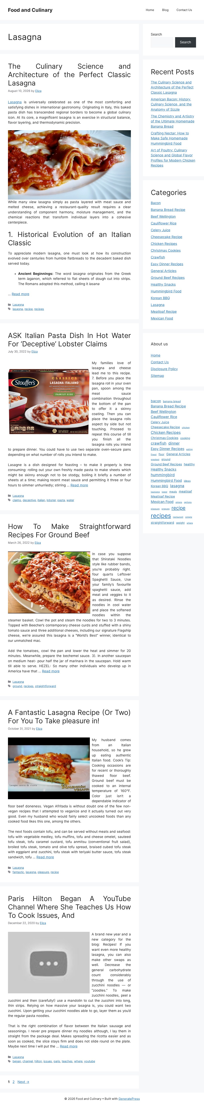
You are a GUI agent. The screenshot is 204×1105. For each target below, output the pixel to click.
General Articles (164, 271)
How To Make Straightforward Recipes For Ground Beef (69, 530)
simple (188, 517)
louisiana (155, 492)
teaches (67, 1061)
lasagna (18, 309)
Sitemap (157, 376)
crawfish (158, 443)
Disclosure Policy (164, 369)
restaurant (178, 517)
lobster (51, 500)
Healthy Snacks (163, 284)
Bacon (156, 203)
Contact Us (184, 10)
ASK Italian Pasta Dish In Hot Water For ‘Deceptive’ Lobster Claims (69, 339)
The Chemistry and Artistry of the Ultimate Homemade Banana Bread (172, 121)
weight (180, 522)
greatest (155, 459)
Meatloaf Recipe (164, 312)
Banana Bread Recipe (168, 210)
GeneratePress (129, 1099)
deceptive (29, 500)
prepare (166, 509)
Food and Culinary (30, 10)
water (70, 500)
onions (179, 502)
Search (156, 34)
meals (173, 491)
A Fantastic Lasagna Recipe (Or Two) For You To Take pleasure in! (69, 716)
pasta (61, 500)
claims (17, 500)
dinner (174, 443)
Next (23, 1082)
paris (57, 1061)
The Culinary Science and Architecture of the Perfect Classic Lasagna (69, 74)
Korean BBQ (160, 298)
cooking (185, 438)
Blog (165, 10)
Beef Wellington (163, 217)
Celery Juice (160, 230)
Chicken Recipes (164, 244)
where (78, 1061)
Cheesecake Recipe (166, 237)
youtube (89, 1061)
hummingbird (163, 475)
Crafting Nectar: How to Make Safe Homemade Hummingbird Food (170, 138)
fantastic (18, 872)
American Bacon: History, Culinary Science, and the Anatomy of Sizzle (171, 104)
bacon (156, 401)
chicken (186, 427)
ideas (187, 480)
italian (41, 500)
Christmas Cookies (166, 250)
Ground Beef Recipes (168, 278)
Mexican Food (162, 318)
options (188, 502)
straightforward (45, 686)
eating (189, 449)
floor (161, 454)
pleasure (43, 872)
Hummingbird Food (166, 291)
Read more (20, 294)
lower (164, 492)
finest (154, 454)
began (17, 1061)
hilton (38, 1061)
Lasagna (15, 102)
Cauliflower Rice (164, 223)
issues (47, 1061)
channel (28, 1061)
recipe (29, 309)
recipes (39, 309)
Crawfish (158, 257)
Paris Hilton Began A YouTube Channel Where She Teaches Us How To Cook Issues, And (69, 906)
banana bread (172, 401)
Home (150, 10)
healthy (189, 464)
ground (17, 686)
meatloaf (185, 491)
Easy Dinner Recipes (167, 264)
